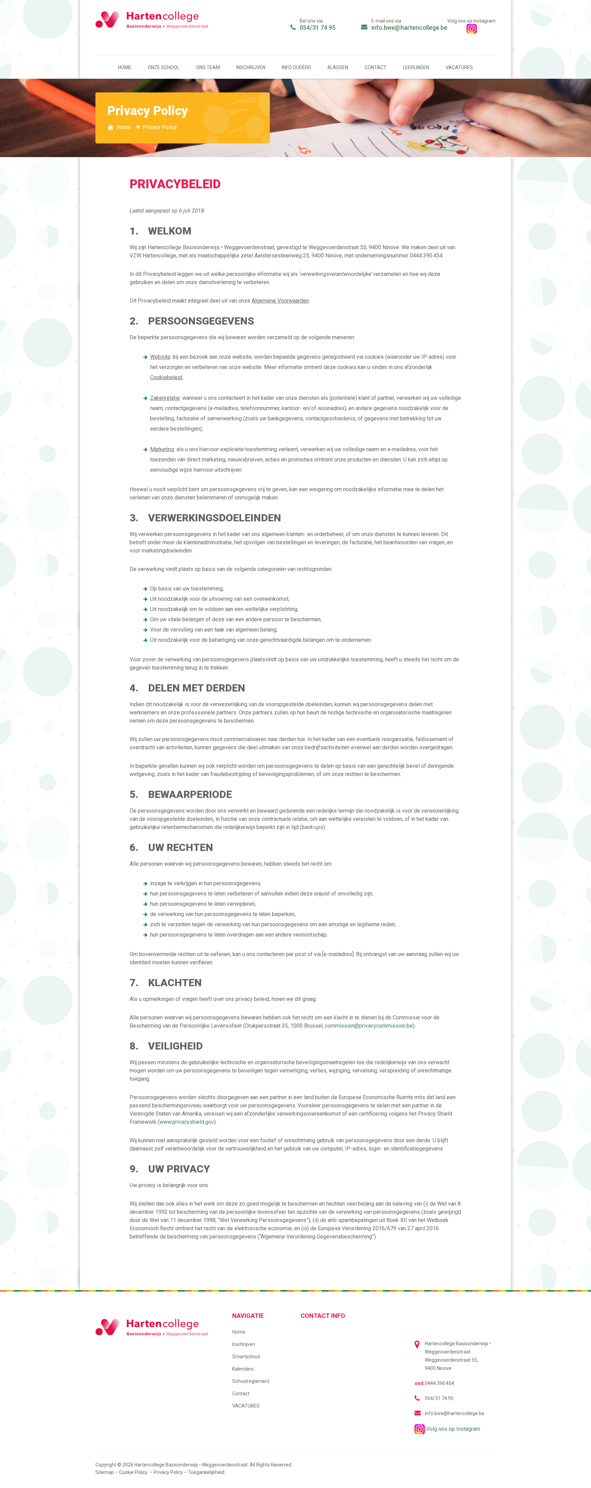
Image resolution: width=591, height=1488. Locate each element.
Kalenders (243, 1369)
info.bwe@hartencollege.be (409, 27)
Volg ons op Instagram (452, 1429)
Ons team (208, 67)
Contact (375, 67)
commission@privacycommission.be (369, 1025)
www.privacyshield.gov (186, 1122)
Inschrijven (250, 67)
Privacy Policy (168, 1472)
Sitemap (104, 1472)
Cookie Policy (133, 1472)
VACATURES (459, 67)
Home (124, 67)
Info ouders (296, 67)
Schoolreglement (251, 1381)
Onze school (164, 67)
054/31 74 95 (318, 27)
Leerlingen (416, 67)
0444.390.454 (439, 1383)
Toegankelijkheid (206, 1472)
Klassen (338, 67)
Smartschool (246, 1356)
